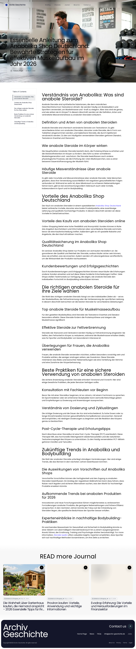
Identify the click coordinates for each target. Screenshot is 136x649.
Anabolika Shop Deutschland (108, 206)
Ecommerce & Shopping (20, 33)
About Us (112, 643)
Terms (125, 643)
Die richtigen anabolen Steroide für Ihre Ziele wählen (24, 109)
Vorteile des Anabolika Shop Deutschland (23, 103)
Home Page (82, 634)
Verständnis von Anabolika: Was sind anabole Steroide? (24, 97)
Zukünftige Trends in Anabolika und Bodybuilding (23, 122)
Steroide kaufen (61, 535)
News (92, 634)
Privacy (118, 643)
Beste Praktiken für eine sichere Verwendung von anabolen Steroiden (24, 116)
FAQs (99, 634)
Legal (130, 643)
